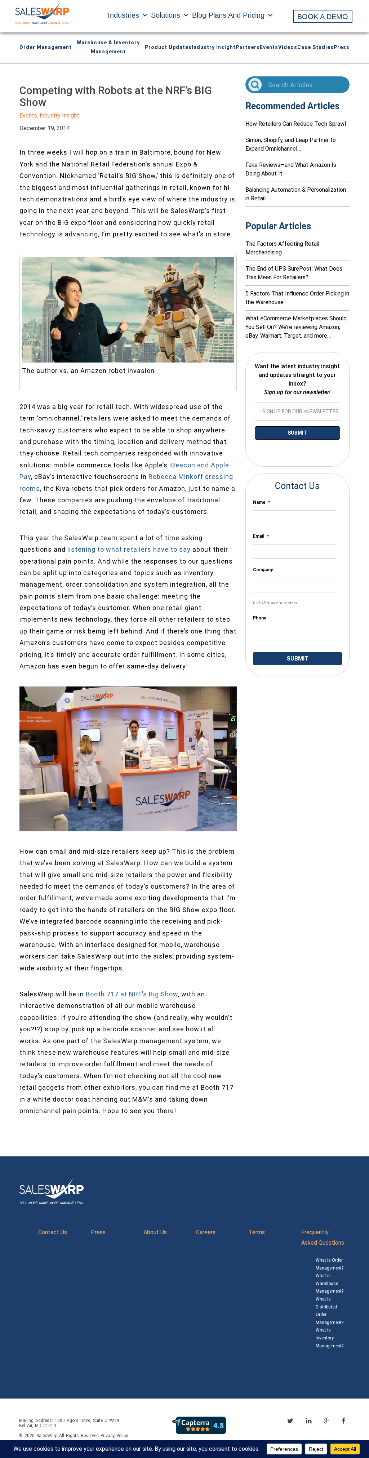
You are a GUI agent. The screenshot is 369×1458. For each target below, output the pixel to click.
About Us (155, 1232)
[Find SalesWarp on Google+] (326, 1421)
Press (342, 47)
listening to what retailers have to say (129, 549)
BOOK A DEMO (322, 17)
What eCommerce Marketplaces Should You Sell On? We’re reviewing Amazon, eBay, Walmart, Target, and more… (296, 327)
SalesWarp (46, 1435)
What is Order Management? (329, 1264)
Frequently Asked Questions (322, 1237)
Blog (199, 15)
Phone (259, 618)
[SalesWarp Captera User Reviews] (199, 1425)
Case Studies (315, 47)
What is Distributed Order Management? (329, 1311)
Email (261, 536)
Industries (123, 15)
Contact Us (52, 1232)
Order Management (45, 47)
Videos (287, 47)
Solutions (165, 15)
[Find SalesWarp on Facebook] (343, 1420)
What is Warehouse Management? (329, 1283)
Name (261, 502)
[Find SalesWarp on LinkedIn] (308, 1420)
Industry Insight (214, 47)
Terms (257, 1232)
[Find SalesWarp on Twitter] (290, 1420)
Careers (205, 1232)
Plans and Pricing (236, 15)
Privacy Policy (114, 1435)
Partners (248, 47)
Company (263, 569)
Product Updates (168, 47)
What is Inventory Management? (329, 1338)
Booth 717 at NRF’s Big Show (132, 994)
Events (269, 47)
